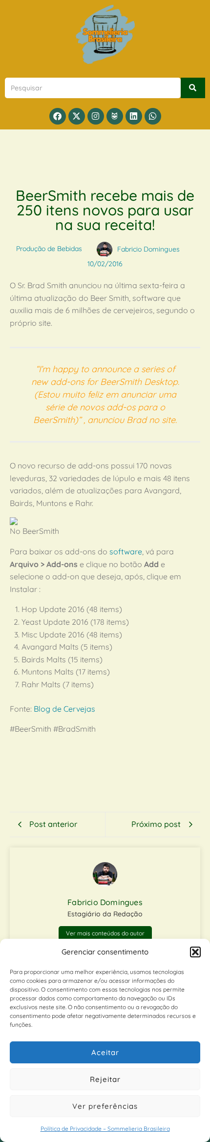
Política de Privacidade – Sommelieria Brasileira (105, 1128)
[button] (195, 952)
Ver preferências (105, 1106)
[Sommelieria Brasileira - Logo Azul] (105, 34)
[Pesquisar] (193, 88)
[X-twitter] (76, 116)
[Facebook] (57, 116)
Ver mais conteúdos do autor (105, 933)
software (125, 551)
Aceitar (105, 1052)
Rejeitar (105, 1079)
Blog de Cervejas (64, 709)
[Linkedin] (134, 116)
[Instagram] (95, 116)
